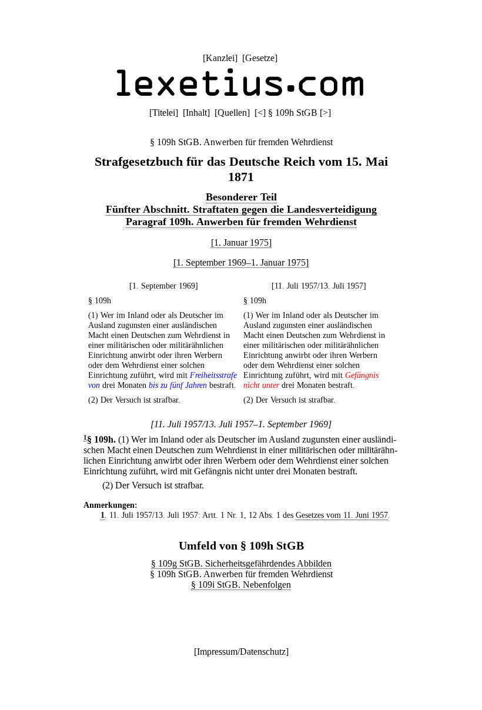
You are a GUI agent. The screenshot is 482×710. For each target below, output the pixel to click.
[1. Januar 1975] (241, 242)
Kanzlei (220, 58)
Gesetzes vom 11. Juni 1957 (342, 515)
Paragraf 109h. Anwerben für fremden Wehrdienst (241, 221)
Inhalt (196, 113)
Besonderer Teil (241, 197)
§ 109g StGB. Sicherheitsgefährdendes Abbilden (241, 563)
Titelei (163, 113)
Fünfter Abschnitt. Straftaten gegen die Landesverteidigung (241, 209)
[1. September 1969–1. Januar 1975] (241, 262)
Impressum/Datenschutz (241, 652)
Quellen (232, 113)
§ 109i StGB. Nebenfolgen (241, 585)
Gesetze (260, 58)
